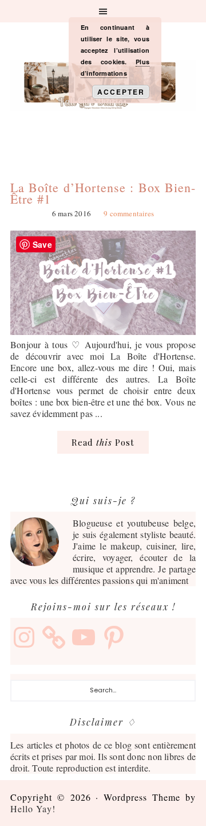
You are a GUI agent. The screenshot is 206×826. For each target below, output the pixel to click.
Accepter (121, 92)
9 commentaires (129, 213)
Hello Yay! (33, 808)
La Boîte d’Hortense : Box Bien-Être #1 (103, 193)
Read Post (103, 442)
